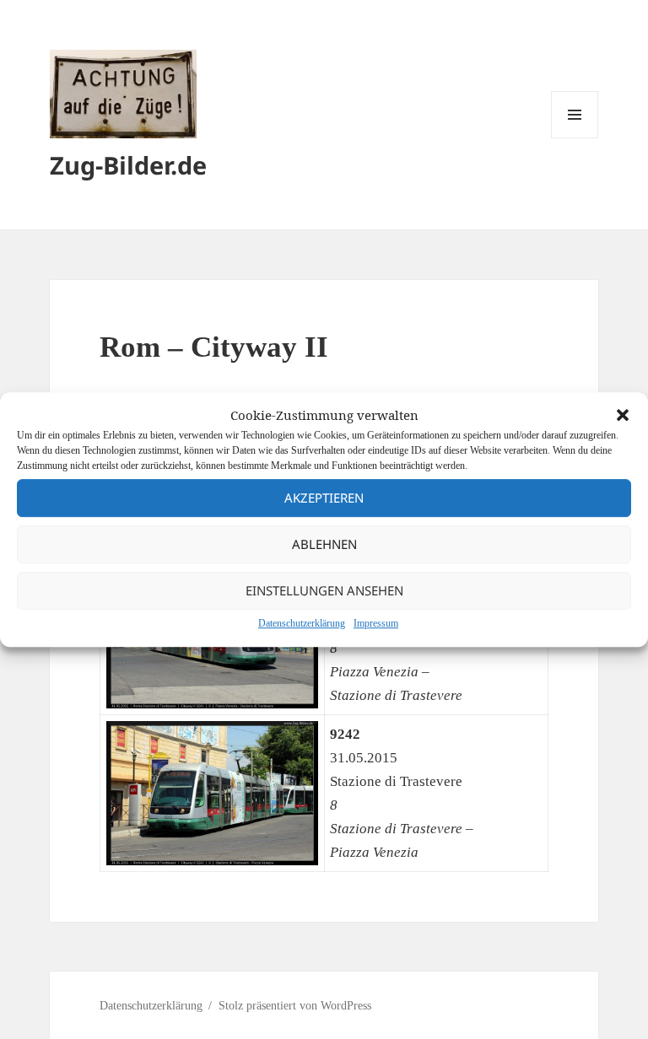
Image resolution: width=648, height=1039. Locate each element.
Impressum (376, 623)
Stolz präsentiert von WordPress (295, 1005)
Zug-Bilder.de (128, 164)
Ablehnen (324, 544)
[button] (622, 414)
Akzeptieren (324, 497)
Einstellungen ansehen (324, 590)
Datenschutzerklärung (301, 623)
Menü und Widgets (575, 137)
